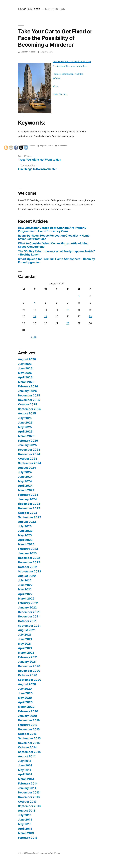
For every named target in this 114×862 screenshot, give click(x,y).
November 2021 (29, 616)
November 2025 (29, 400)
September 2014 (29, 752)
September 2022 (29, 571)
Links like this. (60, 94)
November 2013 (29, 797)
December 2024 (29, 449)
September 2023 (29, 517)
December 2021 (29, 612)
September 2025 (29, 409)
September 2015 (29, 738)
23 (90, 316)
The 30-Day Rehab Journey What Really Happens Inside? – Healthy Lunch (56, 253)
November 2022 (29, 562)
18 (34, 316)
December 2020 (29, 666)
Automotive (62, 146)
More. (56, 86)
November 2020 (29, 670)
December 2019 (29, 720)
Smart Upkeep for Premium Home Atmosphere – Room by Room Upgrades (56, 260)
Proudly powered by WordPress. (46, 853)
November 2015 (29, 729)
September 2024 (29, 463)
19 (45, 316)
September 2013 (29, 806)
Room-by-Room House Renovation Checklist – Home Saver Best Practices (54, 237)
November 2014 (29, 743)
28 (67, 323)
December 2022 (29, 557)
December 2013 (29, 792)
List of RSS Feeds (29, 9)
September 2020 (29, 679)
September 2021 (29, 625)
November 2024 (29, 454)
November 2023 (29, 508)
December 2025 (29, 395)
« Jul (33, 336)
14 (68, 309)
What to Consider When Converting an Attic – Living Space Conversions (53, 245)
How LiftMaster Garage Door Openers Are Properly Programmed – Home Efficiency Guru (52, 229)
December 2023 (29, 503)
